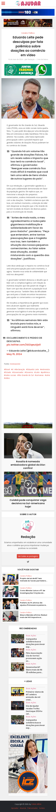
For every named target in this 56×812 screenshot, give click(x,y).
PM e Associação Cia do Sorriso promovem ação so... (34, 657)
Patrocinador (32, 808)
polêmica (46, 372)
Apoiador (14, 808)
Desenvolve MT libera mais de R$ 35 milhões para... (34, 670)
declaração (20, 369)
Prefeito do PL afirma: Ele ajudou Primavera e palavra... (33, 604)
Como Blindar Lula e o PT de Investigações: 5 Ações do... (32, 591)
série (48, 375)
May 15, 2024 (14, 354)
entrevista (45, 369)
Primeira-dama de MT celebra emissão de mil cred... (35, 696)
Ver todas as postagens (28, 556)
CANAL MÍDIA (36, 804)
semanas (40, 375)
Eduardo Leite (33, 369)
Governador (18, 372)
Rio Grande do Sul (26, 375)
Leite (37, 372)
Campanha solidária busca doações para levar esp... (35, 643)
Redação (31, 59)
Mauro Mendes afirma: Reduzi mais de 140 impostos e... (33, 616)
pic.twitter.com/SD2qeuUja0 (24, 344)
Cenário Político (28, 33)
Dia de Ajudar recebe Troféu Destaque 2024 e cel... (34, 710)
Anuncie (23, 808)
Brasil (7, 369)
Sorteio (42, 808)
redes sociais (10, 375)
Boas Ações (31, 635)
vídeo (7, 378)
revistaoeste (15, 364)
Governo (29, 372)
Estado (8, 372)
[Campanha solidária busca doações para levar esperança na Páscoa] (18, 638)
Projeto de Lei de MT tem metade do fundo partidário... (33, 579)
